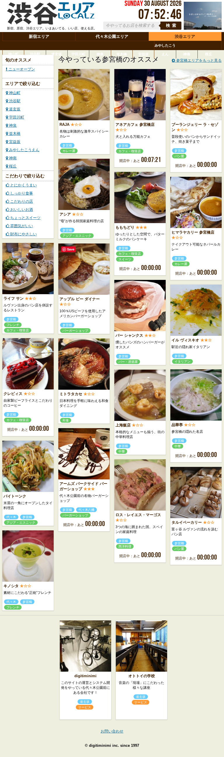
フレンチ (12, 325)
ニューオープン (21, 69)
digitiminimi (85, 676)
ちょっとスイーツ (25, 218)
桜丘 (208, 54)
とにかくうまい (23, 185)
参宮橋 (67, 145)
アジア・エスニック (76, 235)
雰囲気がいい (21, 226)
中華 (177, 446)
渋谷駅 (35, 54)
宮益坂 (143, 54)
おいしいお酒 (21, 209)
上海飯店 (123, 425)
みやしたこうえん (165, 49)
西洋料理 (124, 546)
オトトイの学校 (141, 676)
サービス (84, 707)
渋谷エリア (185, 36)
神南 (186, 54)
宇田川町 (78, 54)
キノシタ (11, 586)
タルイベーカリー (187, 522)
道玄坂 (56, 54)
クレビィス (13, 393)
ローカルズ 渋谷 (50, 14)
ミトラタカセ (71, 394)
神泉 (100, 54)
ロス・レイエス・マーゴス (138, 515)
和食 (65, 420)
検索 (172, 25)
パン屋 (179, 156)
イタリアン (182, 361)
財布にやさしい (23, 234)
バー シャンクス (129, 335)
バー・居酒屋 (128, 361)
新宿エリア (39, 36)
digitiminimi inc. (104, 745)
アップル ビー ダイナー (80, 299)
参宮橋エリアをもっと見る (198, 60)
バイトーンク (15, 496)
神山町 (13, 54)
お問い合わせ (112, 731)
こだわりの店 (21, 201)
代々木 (11, 517)
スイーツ (124, 259)
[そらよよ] (203, 28)
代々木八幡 (86, 509)
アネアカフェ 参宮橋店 (135, 124)
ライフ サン (14, 298)
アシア (65, 214)
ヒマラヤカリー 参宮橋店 (193, 232)
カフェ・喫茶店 (129, 151)
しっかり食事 (21, 193)
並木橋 (121, 54)
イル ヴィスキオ (185, 340)
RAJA (64, 124)
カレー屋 (68, 151)
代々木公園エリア (112, 36)
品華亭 (177, 425)
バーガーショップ (75, 330)
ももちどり (125, 227)
